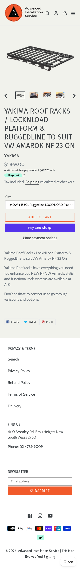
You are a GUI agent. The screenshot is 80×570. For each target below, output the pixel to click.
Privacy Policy (19, 370)
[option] (20, 96)
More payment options (40, 238)
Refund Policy (19, 382)
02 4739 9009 (31, 446)
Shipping (32, 182)
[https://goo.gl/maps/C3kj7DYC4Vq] (8, 456)
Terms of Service (21, 394)
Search (13, 359)
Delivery (14, 406)
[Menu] (73, 13)
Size (8, 197)
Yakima (11, 155)
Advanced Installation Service (38, 551)
